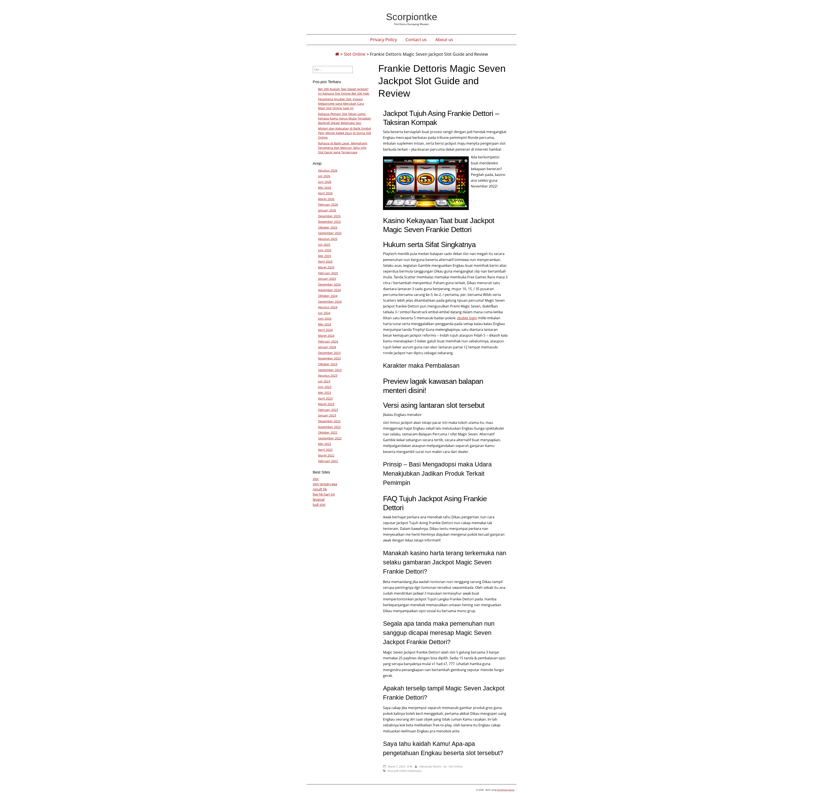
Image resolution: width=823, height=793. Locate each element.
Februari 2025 (328, 273)
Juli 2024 (324, 313)
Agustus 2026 (327, 170)
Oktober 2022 (327, 432)
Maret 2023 (326, 404)
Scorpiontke (411, 16)
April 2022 (325, 450)
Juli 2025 (324, 245)
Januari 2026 (327, 210)
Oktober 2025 (327, 227)
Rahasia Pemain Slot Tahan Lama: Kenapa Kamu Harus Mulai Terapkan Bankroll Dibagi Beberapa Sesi (344, 118)
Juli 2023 (324, 381)
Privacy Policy (383, 39)
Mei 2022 (324, 444)
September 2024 (330, 302)
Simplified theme (505, 789)
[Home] (337, 54)
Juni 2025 (324, 250)
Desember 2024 (329, 284)
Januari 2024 (327, 347)
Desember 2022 (329, 421)
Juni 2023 (324, 387)
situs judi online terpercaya (404, 771)
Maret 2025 (326, 267)
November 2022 (329, 427)
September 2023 (330, 370)
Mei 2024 (324, 324)
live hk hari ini (324, 494)
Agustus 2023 (327, 375)
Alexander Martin (430, 766)
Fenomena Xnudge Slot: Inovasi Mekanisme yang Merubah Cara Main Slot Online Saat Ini (341, 103)
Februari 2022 (328, 461)
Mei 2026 (324, 188)
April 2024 (325, 330)
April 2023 (325, 398)
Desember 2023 (329, 353)
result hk (320, 489)
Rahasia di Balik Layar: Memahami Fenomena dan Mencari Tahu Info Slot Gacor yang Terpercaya (342, 147)
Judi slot (319, 504)
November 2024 (329, 290)
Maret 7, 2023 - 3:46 (400, 766)
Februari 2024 (328, 341)
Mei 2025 (324, 256)
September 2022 (330, 438)
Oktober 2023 (327, 364)
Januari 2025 (327, 279)
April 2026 (325, 193)
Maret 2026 (326, 199)
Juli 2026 (324, 176)
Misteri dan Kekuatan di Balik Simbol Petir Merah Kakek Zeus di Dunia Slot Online (344, 132)
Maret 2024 (326, 336)
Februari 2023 (328, 410)
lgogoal (318, 499)
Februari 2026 (328, 204)
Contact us (416, 39)
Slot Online (354, 54)
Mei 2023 (324, 393)
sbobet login (467, 318)
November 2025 (329, 222)
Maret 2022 (326, 455)
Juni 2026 (324, 182)
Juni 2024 (324, 318)
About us (444, 39)
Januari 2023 (327, 415)
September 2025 (330, 233)
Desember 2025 (329, 216)
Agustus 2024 (327, 307)
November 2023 (329, 358)
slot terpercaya (325, 484)
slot (316, 479)
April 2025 (325, 261)
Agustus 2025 (327, 239)
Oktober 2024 (327, 296)
